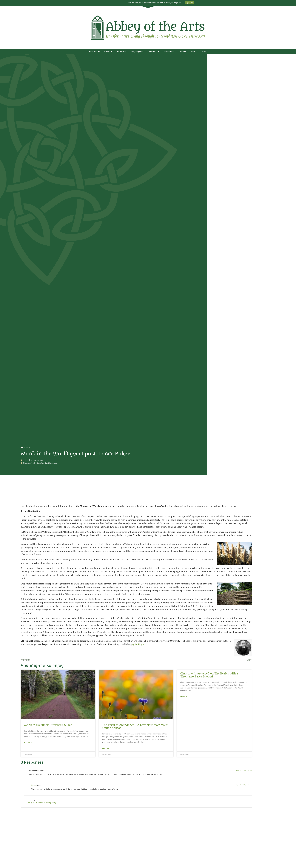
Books (107, 51)
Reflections (169, 51)
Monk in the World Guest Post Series (44, 463)
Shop (193, 51)
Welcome (92, 51)
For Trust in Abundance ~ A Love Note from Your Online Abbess (135, 727)
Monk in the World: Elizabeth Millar (48, 725)
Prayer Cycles (137, 51)
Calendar (183, 51)
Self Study (152, 51)
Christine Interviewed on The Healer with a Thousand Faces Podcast (209, 675)
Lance (33, 785)
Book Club (121, 51)
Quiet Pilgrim (138, 644)
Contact (204, 51)
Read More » (28, 742)
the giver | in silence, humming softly (42, 803)
